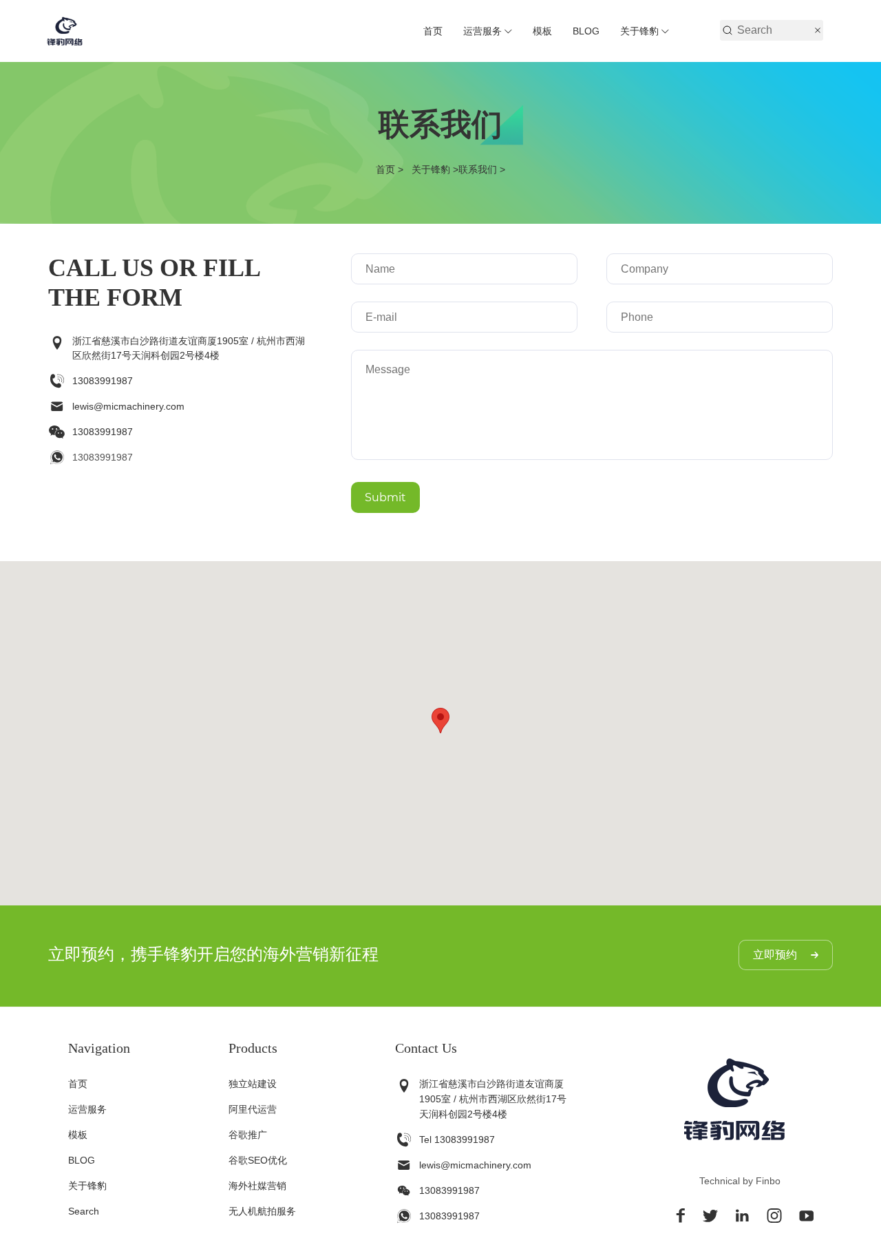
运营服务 (482, 30)
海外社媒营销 (257, 1185)
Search (83, 1211)
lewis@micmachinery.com (128, 406)
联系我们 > (481, 169)
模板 (542, 30)
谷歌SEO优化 (258, 1160)
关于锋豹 (639, 30)
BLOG (586, 30)
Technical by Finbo (740, 1180)
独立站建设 (253, 1083)
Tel (425, 1139)
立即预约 (775, 954)
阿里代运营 (253, 1109)
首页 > (392, 169)
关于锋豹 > (435, 169)
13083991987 (102, 380)
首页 (433, 30)
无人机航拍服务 (262, 1211)
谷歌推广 (248, 1134)
